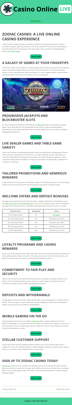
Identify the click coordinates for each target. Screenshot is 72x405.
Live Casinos (35, 21)
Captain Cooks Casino (9, 389)
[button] (41, 21)
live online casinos (14, 51)
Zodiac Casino (40, 125)
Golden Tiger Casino (11, 203)
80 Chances (56, 215)
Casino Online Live (41, 401)
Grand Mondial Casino (26, 203)
